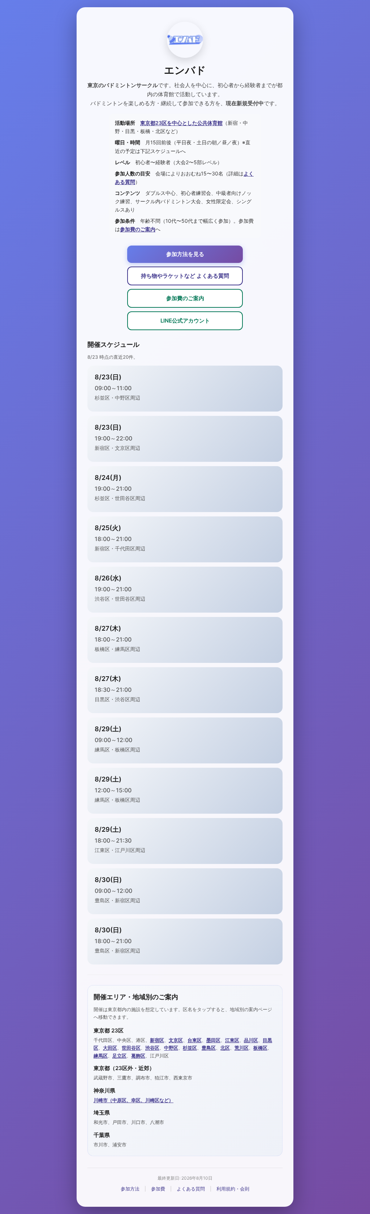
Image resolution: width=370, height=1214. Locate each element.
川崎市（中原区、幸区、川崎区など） (133, 1100)
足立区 (119, 1055)
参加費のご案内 (137, 229)
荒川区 (242, 1048)
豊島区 (209, 1048)
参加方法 (130, 1189)
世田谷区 (131, 1048)
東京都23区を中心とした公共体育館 (181, 123)
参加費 (158, 1189)
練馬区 (101, 1055)
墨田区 (213, 1040)
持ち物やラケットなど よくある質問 (185, 275)
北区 (225, 1048)
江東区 (232, 1040)
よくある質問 (191, 1189)
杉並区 (190, 1048)
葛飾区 (138, 1055)
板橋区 (260, 1048)
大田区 (110, 1048)
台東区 (195, 1040)
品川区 (251, 1040)
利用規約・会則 (232, 1189)
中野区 (171, 1048)
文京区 (176, 1040)
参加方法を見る (185, 254)
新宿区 (157, 1040)
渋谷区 (152, 1048)
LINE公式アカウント (185, 320)
